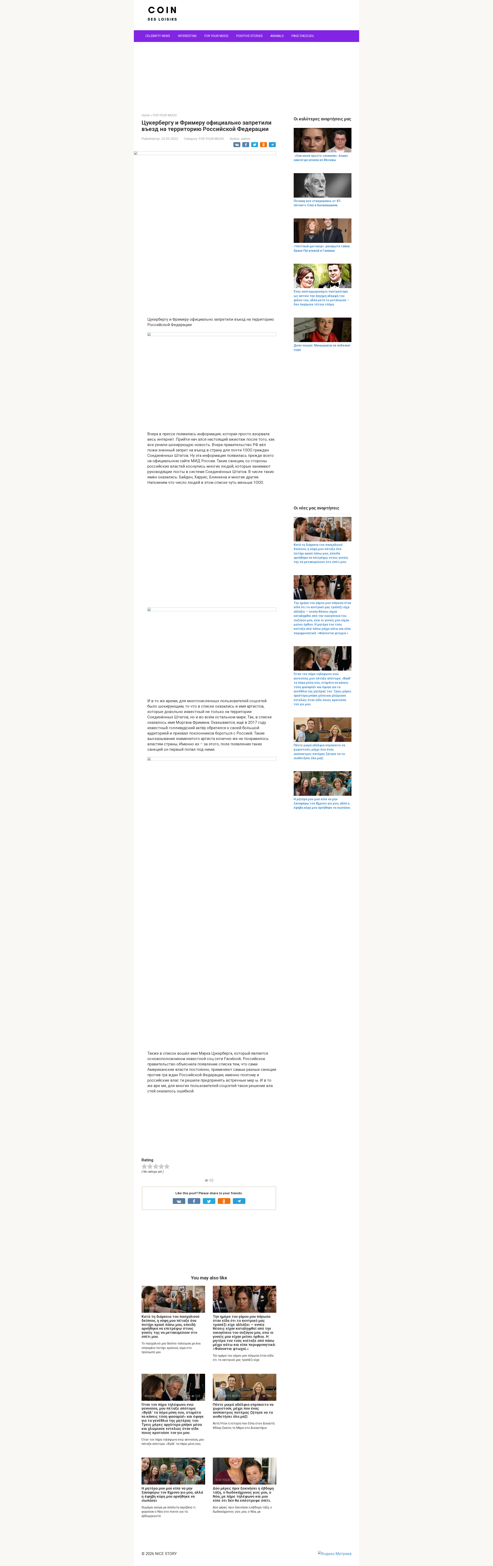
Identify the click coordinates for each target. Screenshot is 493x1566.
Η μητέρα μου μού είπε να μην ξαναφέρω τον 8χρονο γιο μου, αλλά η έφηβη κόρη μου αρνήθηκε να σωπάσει (172, 1494)
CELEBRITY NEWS (157, 36)
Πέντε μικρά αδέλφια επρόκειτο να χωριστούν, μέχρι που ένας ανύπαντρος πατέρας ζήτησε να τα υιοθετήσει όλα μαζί (243, 1410)
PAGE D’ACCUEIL (302, 36)
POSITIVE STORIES (249, 36)
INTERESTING (187, 36)
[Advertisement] (246, 75)
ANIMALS (277, 36)
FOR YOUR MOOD (216, 36)
